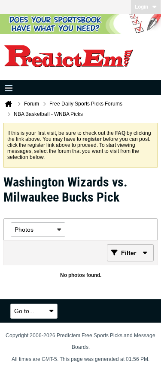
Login (141, 7)
